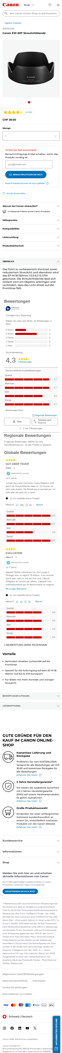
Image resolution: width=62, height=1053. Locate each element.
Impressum (39, 980)
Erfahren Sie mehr (27, 775)
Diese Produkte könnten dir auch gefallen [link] (25, 183)
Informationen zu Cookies (17, 994)
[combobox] (31, 13)
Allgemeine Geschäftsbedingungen (23, 974)
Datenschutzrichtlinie (15, 980)
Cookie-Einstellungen (15, 987)
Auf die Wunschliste (15, 193)
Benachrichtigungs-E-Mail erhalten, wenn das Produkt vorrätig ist (31, 156)
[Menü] (58, 4)
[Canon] (10, 4)
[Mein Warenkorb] (50, 4)
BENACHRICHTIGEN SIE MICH (27, 174)
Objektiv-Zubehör (12, 23)
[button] (29, 102)
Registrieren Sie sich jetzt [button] (20, 891)
